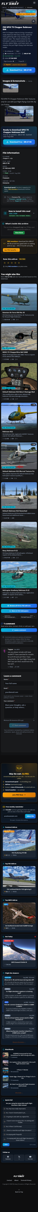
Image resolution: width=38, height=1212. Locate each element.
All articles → (19, 1093)
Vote (6, 1144)
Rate (18, 51)
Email (6, 688)
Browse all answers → (19, 1042)
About (16, 1180)
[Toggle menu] (34, 3)
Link (18, 667)
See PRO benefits (10, 250)
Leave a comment (20, 630)
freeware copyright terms (17, 199)
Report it (18, 201)
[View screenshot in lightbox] (33, 21)
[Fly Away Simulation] (16, 3)
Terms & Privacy (26, 1180)
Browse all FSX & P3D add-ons (20, 606)
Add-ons (4, 7)
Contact (9, 1180)
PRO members (13, 189)
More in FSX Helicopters (20, 611)
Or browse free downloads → (19, 799)
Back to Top (19, 1192)
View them (19, 233)
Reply (11, 667)
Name (6, 679)
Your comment (9, 701)
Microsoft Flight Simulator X (16, 7)
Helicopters (29, 7)
